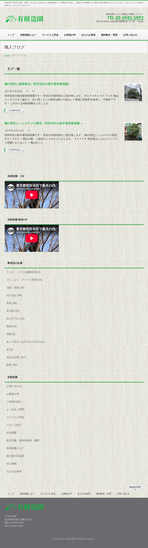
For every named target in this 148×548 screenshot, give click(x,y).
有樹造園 (70, 539)
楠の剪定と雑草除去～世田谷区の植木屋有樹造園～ (38, 83)
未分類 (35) (12, 310)
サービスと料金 (15, 417)
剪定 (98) (11, 303)
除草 (34, 91)
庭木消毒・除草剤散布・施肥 (22, 440)
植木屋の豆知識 (15, 455)
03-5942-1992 (129, 17)
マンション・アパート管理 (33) (24, 279)
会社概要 (11, 432)
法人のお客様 (14, 471)
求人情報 (11, 463)
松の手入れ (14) (15, 318)
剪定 (27, 91)
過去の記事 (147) (16, 357)
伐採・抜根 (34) (15, 287)
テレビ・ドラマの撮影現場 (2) (23, 272)
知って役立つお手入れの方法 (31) (25, 341)
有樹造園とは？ (15, 448)
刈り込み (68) (14, 295)
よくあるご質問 (15, 409)
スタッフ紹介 (14, 424)
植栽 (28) (11, 326)
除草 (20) (11, 364)
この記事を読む (14, 110)
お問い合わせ (14, 386)
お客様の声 (12, 393)
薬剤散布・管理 (103, 494)
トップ (10, 494)
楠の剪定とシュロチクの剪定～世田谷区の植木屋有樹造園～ (43, 123)
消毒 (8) (11, 334)
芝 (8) (9, 349)
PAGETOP (135, 487)
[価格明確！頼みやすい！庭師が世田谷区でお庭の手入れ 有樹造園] (24, 20)
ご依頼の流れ (14, 401)
